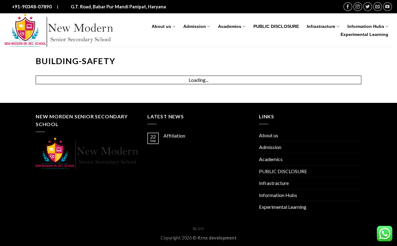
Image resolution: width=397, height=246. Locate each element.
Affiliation (174, 135)
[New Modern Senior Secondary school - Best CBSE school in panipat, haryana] (59, 30)
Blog (198, 228)
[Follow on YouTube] (387, 6)
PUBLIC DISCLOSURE (276, 26)
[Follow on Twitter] (367, 6)
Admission (194, 26)
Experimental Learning (364, 34)
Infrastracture (321, 26)
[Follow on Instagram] (357, 6)
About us (161, 26)
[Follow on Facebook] (347, 6)
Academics (229, 26)
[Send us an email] (377, 6)
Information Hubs (365, 26)
